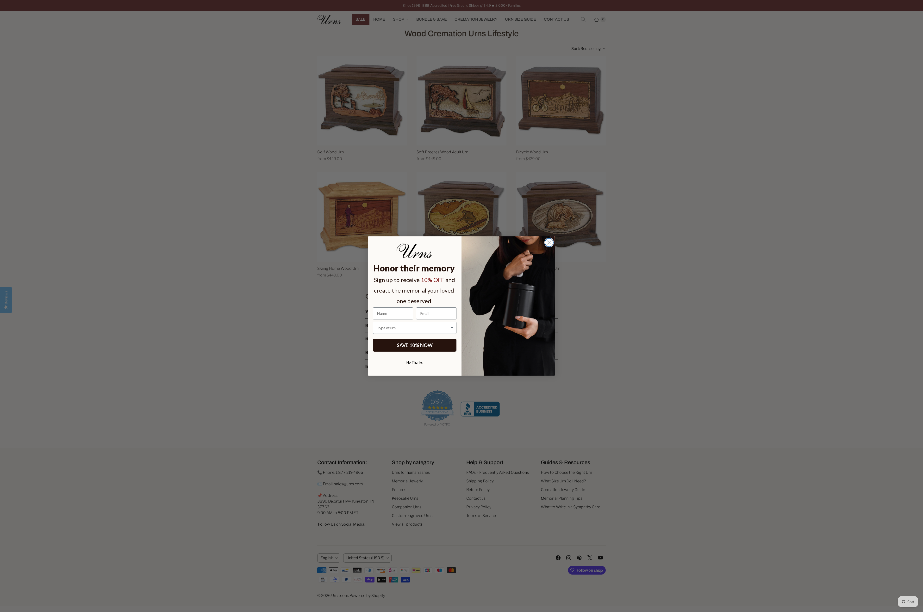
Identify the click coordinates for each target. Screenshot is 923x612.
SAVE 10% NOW (415, 345)
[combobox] (413, 328)
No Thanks (414, 362)
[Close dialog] (549, 242)
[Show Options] (451, 328)
